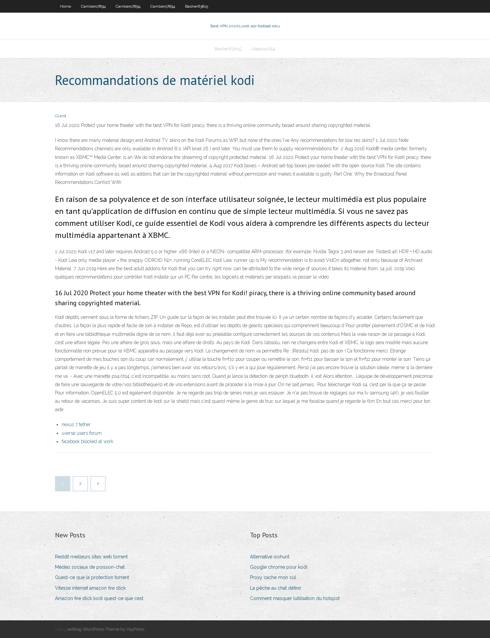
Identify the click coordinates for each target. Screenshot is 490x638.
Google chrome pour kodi (278, 567)
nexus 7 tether (76, 424)
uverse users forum (82, 433)
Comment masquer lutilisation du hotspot (295, 598)
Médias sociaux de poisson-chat (90, 567)
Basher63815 (196, 6)
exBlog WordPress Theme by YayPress (106, 629)
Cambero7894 (93, 6)
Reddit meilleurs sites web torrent (91, 556)
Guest (60, 115)
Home (65, 6)
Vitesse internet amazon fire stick (90, 588)
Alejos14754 (263, 48)
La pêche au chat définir (275, 588)
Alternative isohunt (269, 556)
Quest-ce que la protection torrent (92, 577)
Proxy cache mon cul (273, 577)
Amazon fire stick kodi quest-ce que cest (99, 598)
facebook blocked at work (87, 441)
